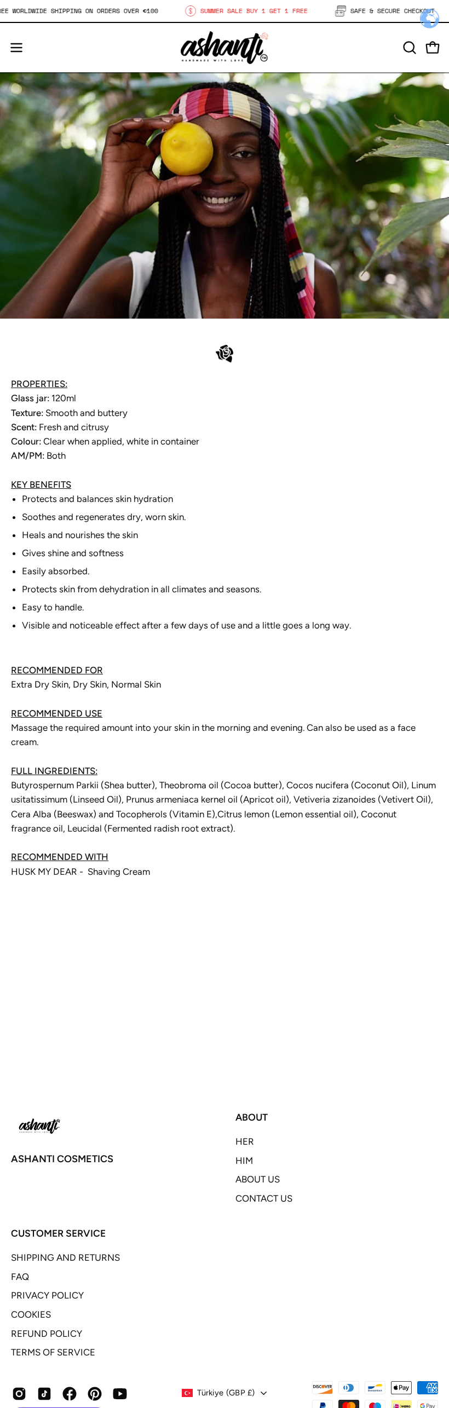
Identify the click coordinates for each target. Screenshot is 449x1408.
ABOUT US (257, 1179)
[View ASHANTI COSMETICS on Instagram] (19, 1394)
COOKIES (31, 1314)
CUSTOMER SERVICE (58, 1233)
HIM (244, 1160)
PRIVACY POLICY (47, 1295)
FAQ (20, 1276)
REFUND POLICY (46, 1333)
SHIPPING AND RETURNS (65, 1257)
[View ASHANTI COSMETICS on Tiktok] (44, 1394)
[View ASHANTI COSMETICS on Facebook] (69, 1394)
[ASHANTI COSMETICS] (224, 47)
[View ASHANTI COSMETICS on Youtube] (120, 1394)
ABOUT (251, 1117)
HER (244, 1141)
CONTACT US (263, 1198)
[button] (408, 47)
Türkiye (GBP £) (226, 1393)
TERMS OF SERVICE (53, 1352)
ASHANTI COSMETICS (62, 1159)
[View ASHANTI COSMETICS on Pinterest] (95, 1394)
